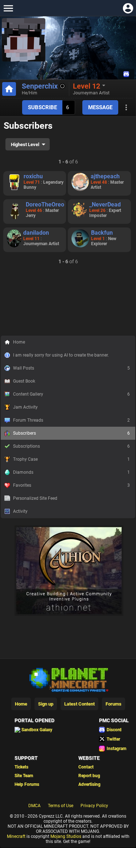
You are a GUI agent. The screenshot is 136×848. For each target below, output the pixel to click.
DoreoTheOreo (45, 204)
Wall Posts (71, 368)
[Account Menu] (128, 8)
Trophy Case (71, 459)
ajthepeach (105, 176)
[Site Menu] (8, 8)
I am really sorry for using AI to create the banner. (61, 355)
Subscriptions (71, 446)
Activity (20, 511)
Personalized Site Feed (35, 498)
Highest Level (25, 144)
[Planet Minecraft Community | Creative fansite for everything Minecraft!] (68, 770)
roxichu (33, 176)
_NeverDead (105, 204)
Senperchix (40, 86)
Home (19, 342)
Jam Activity (25, 407)
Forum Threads (71, 420)
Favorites (71, 485)
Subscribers (71, 433)
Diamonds (71, 472)
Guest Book (24, 381)
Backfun (102, 232)
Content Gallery (71, 394)
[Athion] (69, 705)
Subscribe (42, 107)
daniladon (36, 232)
